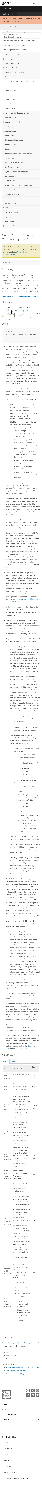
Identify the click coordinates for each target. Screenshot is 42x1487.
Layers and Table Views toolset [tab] (16, 172)
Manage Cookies (10, 1472)
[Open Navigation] (39, 3)
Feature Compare (11, 90)
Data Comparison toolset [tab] (14, 77)
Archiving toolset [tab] (11, 59)
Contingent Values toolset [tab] (14, 72)
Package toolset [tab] (10, 176)
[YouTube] (37, 1395)
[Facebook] (28, 1390)
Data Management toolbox (13, 34)
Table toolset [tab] (9, 208)
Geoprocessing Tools (22, 32)
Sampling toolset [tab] (11, 199)
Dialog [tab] (5, 1061)
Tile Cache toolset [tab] (11, 212)
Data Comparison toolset (12, 37)
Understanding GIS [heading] (9, 1414)
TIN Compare (10, 108)
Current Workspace (9, 1343)
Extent (36, 1343)
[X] (33, 1390)
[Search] (34, 3)
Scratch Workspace (25, 1343)
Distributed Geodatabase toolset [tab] (17, 113)
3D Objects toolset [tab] (12, 54)
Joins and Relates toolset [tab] (14, 163)
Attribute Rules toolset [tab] (13, 68)
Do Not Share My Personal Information (17, 1478)
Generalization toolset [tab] (13, 149)
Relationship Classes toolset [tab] (15, 194)
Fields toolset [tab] (10, 136)
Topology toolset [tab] (11, 217)
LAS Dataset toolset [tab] (12, 167)
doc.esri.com (15, 21)
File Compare (10, 95)
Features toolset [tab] (10, 131)
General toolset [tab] (10, 145)
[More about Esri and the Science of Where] (6, 1395)
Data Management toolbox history (14, 50)
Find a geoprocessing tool (15, 1371)
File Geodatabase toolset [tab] (14, 140)
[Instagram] (33, 1395)
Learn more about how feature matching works (20, 296)
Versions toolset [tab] (10, 221)
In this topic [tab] (7, 262)
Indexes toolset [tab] (10, 158)
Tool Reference (8, 14)
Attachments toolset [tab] (12, 63)
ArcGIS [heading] (4, 1404)
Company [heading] (5, 1419)
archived (32, 247)
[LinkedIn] (37, 1390)
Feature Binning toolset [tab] (13, 122)
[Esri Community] (28, 1395)
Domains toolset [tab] (11, 117)
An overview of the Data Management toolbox (19, 41)
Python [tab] (13, 1061)
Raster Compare (10, 99)
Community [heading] (6, 1409)
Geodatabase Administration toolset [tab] (18, 154)
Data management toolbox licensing (15, 45)
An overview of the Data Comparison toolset (20, 81)
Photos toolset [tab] (10, 181)
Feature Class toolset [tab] (12, 126)
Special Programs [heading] (8, 1425)
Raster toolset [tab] (10, 190)
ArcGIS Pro (7, 9)
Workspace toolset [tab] (12, 226)
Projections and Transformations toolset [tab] (19, 185)
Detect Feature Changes (13, 86)
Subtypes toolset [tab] (11, 203)
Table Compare (10, 104)
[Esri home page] (6, 3)
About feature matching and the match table (22, 1374)
